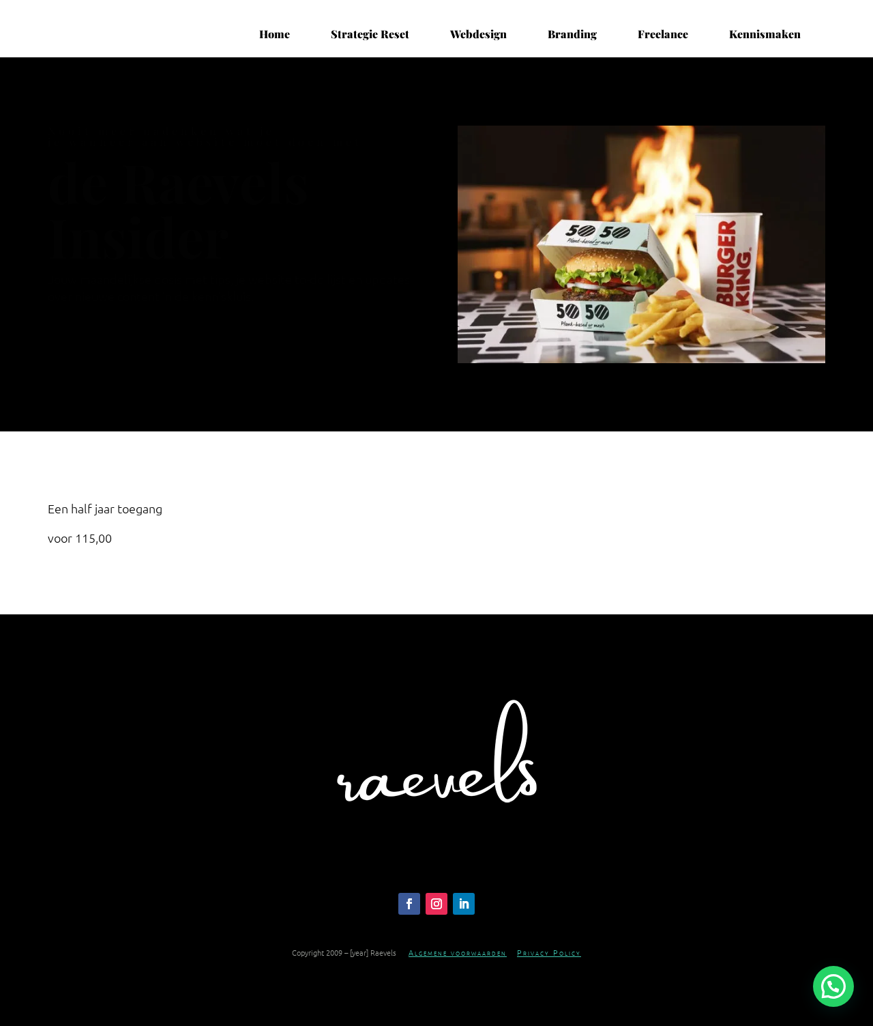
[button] (833, 986)
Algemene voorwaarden (458, 952)
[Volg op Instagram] (436, 904)
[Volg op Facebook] (409, 904)
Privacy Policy (549, 952)
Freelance (663, 34)
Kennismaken (765, 34)
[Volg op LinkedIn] (464, 904)
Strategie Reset (370, 34)
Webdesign (478, 34)
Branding (572, 34)
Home (274, 34)
